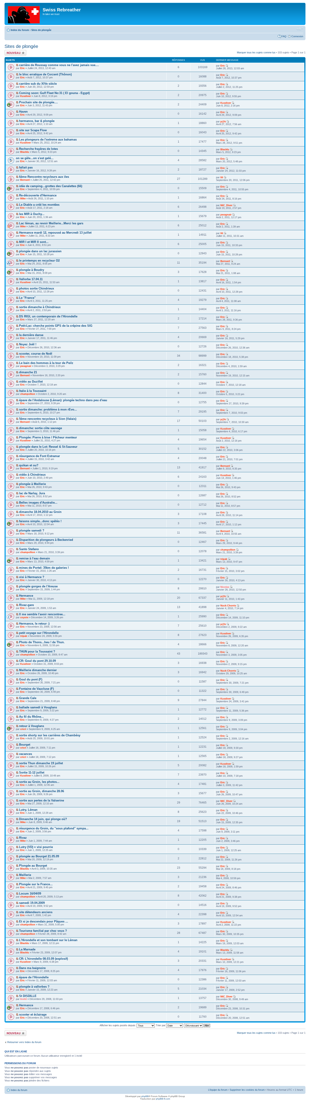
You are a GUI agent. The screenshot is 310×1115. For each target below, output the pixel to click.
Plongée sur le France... (36, 884)
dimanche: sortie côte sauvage (40, 428)
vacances (25, 754)
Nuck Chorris (228, 605)
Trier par (161, 1025)
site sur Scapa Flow (33, 130)
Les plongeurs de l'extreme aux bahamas (48, 139)
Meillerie (25, 875)
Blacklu (24, 152)
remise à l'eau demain (34, 558)
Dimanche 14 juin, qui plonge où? (43, 819)
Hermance (26, 595)
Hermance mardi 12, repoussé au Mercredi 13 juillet (55, 232)
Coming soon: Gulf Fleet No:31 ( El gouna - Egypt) (54, 93)
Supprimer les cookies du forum (247, 1089)
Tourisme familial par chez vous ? (43, 930)
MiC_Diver (226, 205)
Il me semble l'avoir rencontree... (42, 614)
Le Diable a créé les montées (39, 204)
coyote (24, 617)
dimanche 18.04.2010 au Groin (40, 512)
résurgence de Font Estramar (39, 456)
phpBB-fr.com (163, 1099)
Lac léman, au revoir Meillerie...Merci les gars (51, 223)
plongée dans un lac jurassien (40, 251)
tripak (223, 559)
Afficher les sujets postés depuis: (118, 1025)
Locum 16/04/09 (30, 893)
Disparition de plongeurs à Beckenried (46, 539)
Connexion (297, 36)
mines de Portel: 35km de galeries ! (44, 567)
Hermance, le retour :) (34, 623)
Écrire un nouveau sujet (15, 52)
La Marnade (27, 949)
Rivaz (23, 837)
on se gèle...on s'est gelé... (35, 158)
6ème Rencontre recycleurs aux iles (44, 176)
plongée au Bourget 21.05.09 (39, 856)
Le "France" (27, 297)
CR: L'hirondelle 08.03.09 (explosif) (43, 958)
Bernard (25, 179)
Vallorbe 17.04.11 (31, 279)
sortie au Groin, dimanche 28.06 (41, 791)
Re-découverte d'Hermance (38, 195)
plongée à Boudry (31, 270)
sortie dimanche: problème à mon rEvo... (48, 409)
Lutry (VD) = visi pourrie (36, 847)
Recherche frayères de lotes (38, 149)
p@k (223, 121)
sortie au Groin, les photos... (39, 782)
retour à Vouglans (31, 726)
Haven (23, 111)
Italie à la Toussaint (32, 391)
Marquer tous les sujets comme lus (256, 52)
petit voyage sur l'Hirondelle (39, 633)
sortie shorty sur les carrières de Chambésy (49, 735)
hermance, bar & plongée (36, 121)
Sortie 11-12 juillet (31, 772)
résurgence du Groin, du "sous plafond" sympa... (54, 828)
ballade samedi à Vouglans (38, 707)
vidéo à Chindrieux (32, 474)
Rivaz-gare (26, 605)
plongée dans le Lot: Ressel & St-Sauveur (48, 446)
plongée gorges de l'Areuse (38, 586)
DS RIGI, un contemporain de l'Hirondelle (48, 316)
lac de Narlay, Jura (32, 493)
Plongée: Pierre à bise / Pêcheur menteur (48, 437)
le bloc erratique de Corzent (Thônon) (45, 74)
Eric (22, 68)
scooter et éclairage (33, 1014)
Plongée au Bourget (33, 865)
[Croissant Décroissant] (197, 1025)
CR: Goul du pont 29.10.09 (37, 661)
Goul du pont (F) (30, 679)
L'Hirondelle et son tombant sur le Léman (48, 940)
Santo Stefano (29, 549)
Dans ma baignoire (32, 968)
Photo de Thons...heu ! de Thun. (42, 642)
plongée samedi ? (31, 530)
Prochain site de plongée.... (38, 102)
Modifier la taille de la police (300, 29)
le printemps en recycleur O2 (39, 260)
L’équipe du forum (217, 1089)
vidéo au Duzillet (31, 381)
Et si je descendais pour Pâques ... (43, 921)
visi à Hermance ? (31, 577)
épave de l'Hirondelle (34, 977)
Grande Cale (27, 698)
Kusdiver (25, 96)
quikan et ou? (28, 465)
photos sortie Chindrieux (36, 288)
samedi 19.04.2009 (32, 903)
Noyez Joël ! (27, 344)
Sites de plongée (41, 30)
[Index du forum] (24, 14)
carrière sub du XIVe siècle (38, 83)
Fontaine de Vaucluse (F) (36, 688)
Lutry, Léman (28, 809)
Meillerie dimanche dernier (38, 670)
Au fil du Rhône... (31, 716)
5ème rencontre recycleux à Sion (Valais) (47, 418)
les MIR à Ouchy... (31, 214)
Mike (23, 198)
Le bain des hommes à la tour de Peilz (46, 363)
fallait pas (26, 167)
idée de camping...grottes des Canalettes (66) (50, 186)
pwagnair (225, 214)
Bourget (24, 744)
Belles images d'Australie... (38, 502)
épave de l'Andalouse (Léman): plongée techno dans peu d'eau (63, 400)
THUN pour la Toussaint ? (37, 651)
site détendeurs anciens (35, 912)
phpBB (145, 1096)
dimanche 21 (28, 372)
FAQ (283, 36)
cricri (23, 729)
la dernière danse (31, 335)
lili (221, 177)
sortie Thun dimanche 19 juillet (41, 763)
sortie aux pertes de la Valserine (41, 800)
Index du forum (20, 30)
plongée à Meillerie (32, 484)
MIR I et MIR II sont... (34, 242)
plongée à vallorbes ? (34, 986)
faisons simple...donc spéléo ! (40, 521)
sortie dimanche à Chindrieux (40, 307)
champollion (27, 394)
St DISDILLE (28, 996)
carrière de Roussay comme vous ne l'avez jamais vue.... (59, 65)
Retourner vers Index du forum (24, 1042)
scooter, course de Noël (35, 353)
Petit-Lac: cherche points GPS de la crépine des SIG (55, 325)
